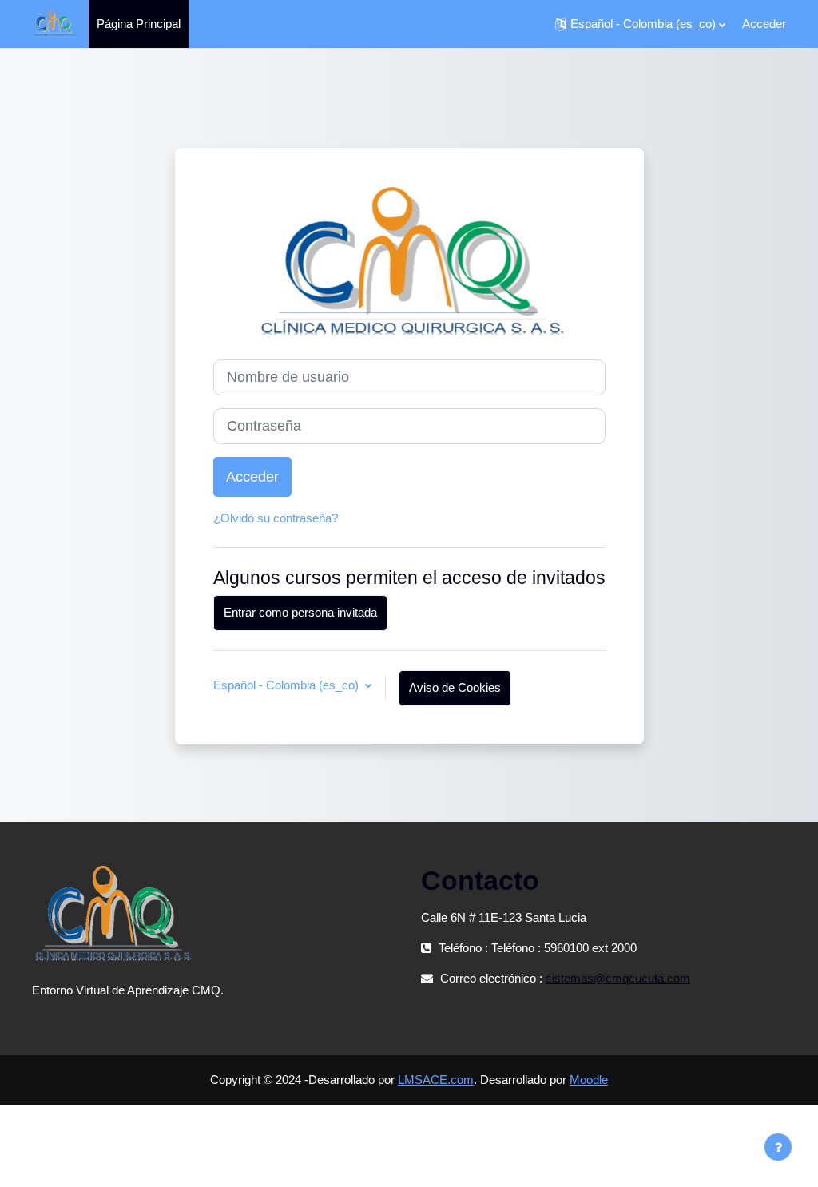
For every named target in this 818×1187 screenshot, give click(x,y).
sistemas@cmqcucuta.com (618, 978)
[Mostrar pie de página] (778, 1147)
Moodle (589, 1079)
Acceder (764, 23)
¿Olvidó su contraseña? (275, 518)
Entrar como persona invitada (300, 612)
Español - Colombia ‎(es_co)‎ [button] (287, 685)
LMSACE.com (436, 1079)
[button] (640, 24)
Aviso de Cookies (455, 687)
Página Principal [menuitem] (139, 23)
